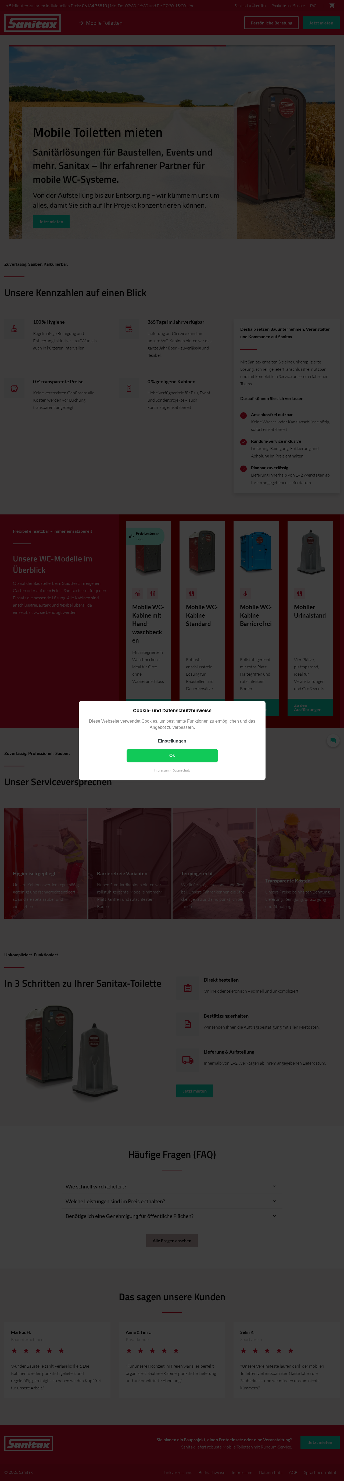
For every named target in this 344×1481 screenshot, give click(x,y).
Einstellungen (172, 741)
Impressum (162, 770)
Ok (172, 755)
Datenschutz (182, 770)
